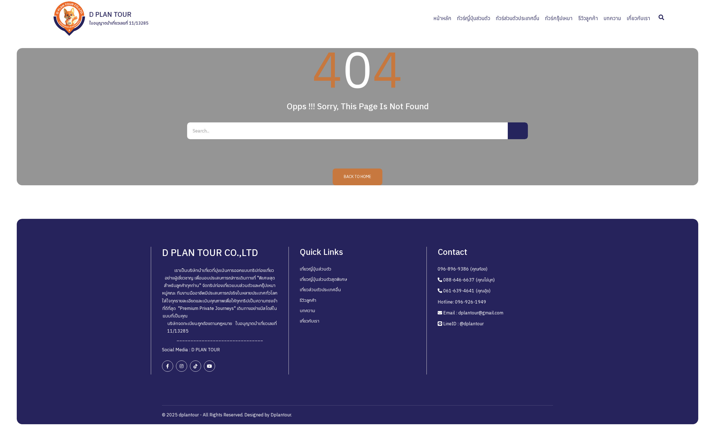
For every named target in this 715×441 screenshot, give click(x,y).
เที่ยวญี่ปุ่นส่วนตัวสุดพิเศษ (323, 279)
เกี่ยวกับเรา (309, 321)
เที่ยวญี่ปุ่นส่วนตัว (315, 269)
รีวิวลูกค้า (308, 300)
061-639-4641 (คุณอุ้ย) (466, 290)
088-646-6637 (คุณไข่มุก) (469, 280)
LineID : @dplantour (463, 323)
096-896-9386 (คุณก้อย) (462, 269)
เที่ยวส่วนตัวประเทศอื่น (320, 289)
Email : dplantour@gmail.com (473, 313)
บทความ (307, 310)
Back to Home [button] (357, 176)
